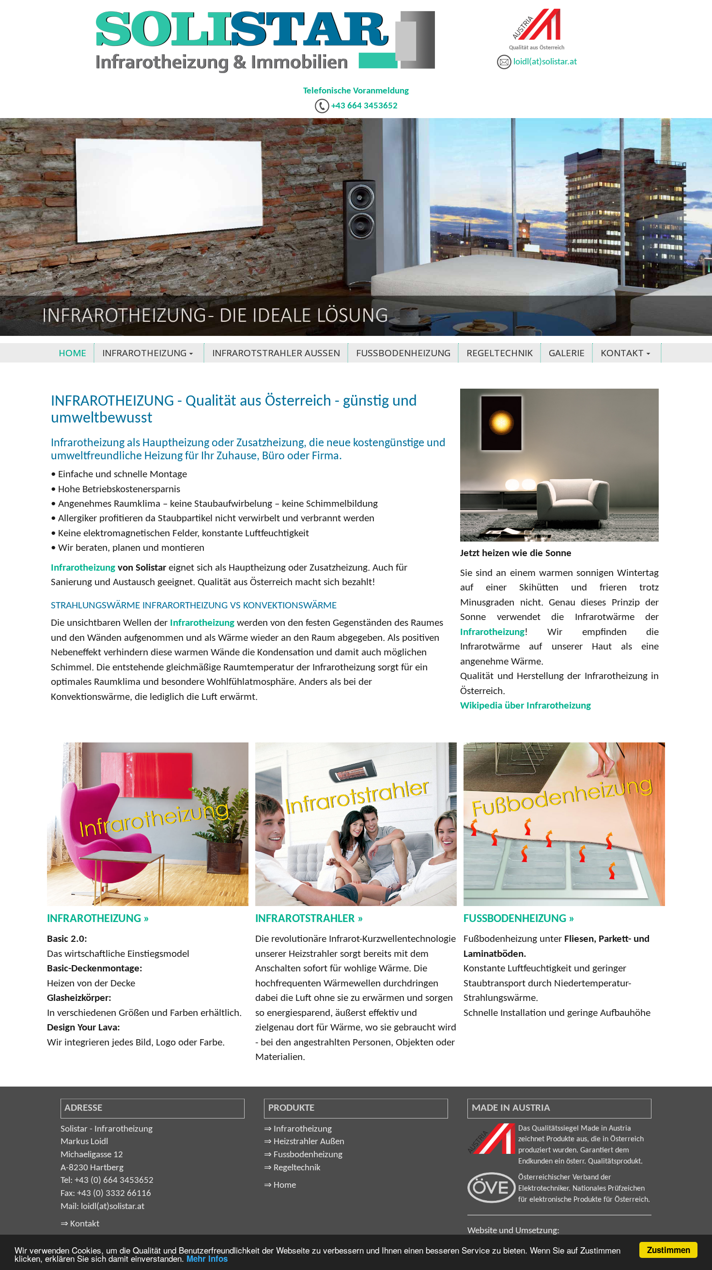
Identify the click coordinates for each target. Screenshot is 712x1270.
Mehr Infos (207, 1258)
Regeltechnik (292, 1168)
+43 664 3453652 (363, 106)
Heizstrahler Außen (304, 1142)
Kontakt (80, 1224)
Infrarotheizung (83, 568)
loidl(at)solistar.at (545, 62)
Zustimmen (668, 1249)
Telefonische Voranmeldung (356, 91)
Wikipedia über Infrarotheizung (525, 706)
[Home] (265, 41)
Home (280, 1185)
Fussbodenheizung (303, 1155)
